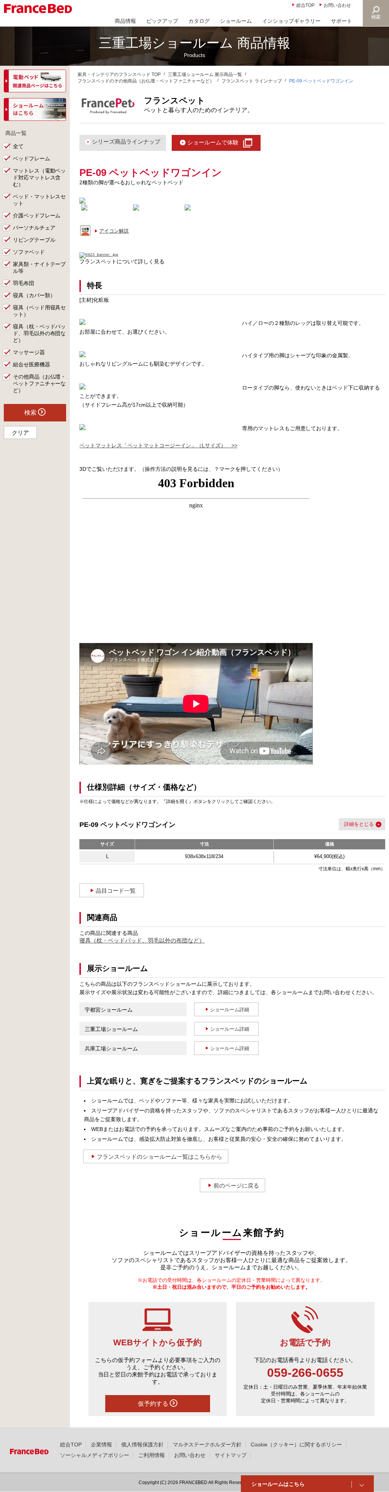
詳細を (351, 824)
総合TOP (305, 5)
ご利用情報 (151, 1455)
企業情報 (101, 1444)
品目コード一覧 (116, 890)
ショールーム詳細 (230, 1009)
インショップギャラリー (291, 21)
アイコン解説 (114, 231)
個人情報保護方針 (142, 1444)
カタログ (199, 21)
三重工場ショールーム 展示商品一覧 (205, 74)
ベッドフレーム (31, 158)
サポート (341, 21)
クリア (20, 432)
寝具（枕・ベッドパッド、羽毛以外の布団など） (142, 940)
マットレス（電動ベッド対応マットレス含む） (39, 177)
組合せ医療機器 (31, 364)
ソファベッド (29, 252)
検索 (376, 17)
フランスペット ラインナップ (251, 81)
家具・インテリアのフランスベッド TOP (119, 74)
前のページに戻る (236, 1185)
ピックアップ (162, 21)
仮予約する (154, 1403)
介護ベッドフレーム (37, 215)
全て (18, 146)
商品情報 (125, 21)
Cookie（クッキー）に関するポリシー (296, 1444)
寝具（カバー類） (34, 295)
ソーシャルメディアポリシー (94, 1455)
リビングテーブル (34, 240)
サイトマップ (231, 1455)
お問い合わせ (337, 5)
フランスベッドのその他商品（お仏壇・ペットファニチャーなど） (145, 81)
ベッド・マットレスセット (39, 199)
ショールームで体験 (213, 142)
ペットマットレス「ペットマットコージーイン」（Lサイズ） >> (158, 445)
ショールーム (236, 21)
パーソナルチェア (34, 228)
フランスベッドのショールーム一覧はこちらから (159, 1156)
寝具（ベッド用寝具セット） (39, 310)
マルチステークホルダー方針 (207, 1444)
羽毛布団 (23, 283)
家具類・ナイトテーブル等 (39, 267)
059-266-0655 (305, 1373)
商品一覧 (16, 133)
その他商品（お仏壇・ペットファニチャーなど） (39, 383)
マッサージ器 (29, 352)
